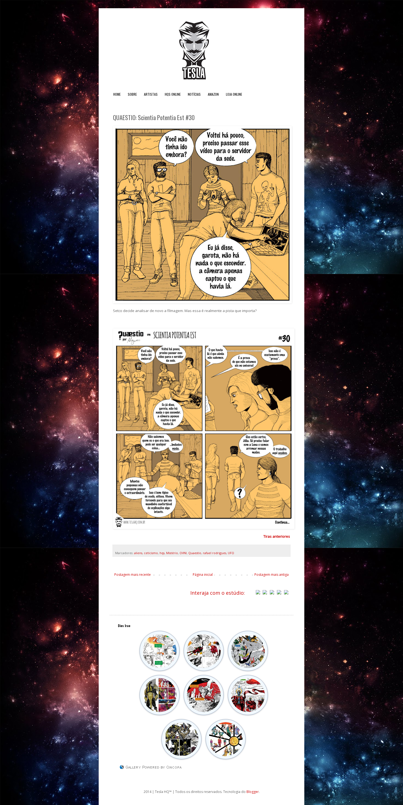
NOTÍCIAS (194, 94)
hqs (162, 553)
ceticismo (151, 553)
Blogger (252, 791)
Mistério (172, 553)
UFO (231, 553)
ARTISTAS (151, 94)
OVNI (183, 553)
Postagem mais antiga (271, 574)
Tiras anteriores (276, 536)
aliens (138, 553)
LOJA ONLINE (234, 94)
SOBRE (132, 94)
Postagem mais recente (132, 574)
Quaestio (194, 553)
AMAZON (213, 94)
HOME (117, 94)
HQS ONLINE (173, 94)
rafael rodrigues (214, 553)
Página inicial (203, 574)
